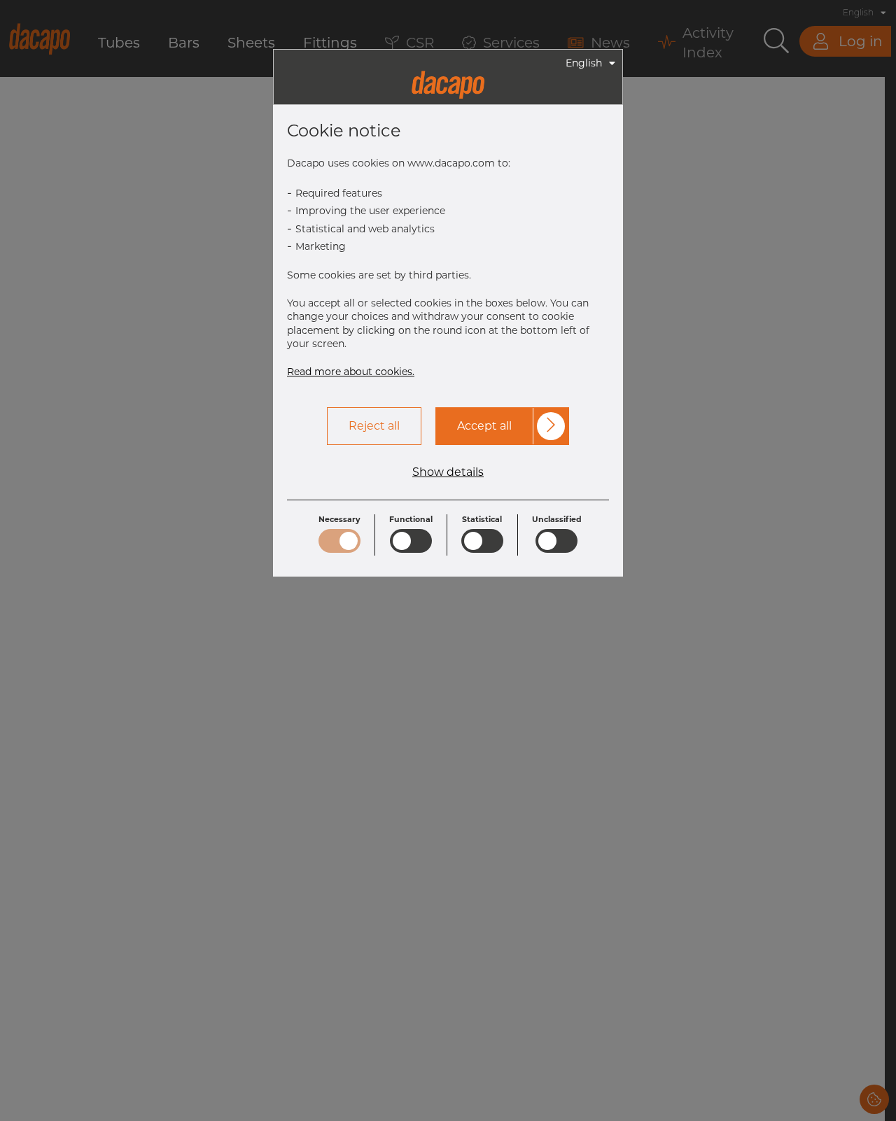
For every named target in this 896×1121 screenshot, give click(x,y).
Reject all (374, 425)
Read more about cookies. (350, 371)
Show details (448, 472)
